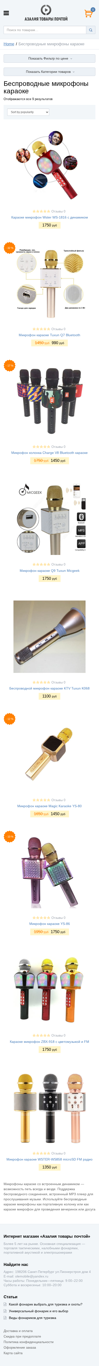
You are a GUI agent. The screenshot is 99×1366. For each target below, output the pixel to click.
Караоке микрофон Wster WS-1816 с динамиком (49, 217)
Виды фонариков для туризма (32, 1318)
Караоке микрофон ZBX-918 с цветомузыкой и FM (49, 1042)
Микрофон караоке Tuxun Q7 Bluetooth (49, 335)
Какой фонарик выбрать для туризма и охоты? (45, 1304)
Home (9, 44)
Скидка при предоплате (22, 1336)
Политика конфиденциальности (29, 1342)
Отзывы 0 (58, 211)
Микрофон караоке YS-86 (49, 924)
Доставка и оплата (18, 1331)
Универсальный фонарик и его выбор (38, 1311)
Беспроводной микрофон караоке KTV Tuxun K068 (49, 688)
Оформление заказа (20, 1347)
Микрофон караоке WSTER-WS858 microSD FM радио (49, 1159)
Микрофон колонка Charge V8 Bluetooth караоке (49, 453)
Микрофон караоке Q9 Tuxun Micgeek (50, 571)
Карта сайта (13, 1353)
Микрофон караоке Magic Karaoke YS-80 (49, 806)
